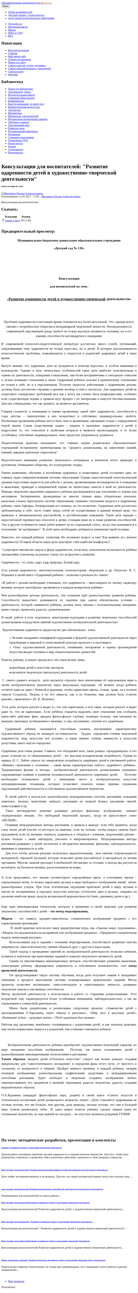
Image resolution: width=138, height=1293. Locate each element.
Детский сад (15, 23)
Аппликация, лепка (19, 91)
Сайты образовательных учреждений (29, 68)
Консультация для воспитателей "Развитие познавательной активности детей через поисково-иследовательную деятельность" (54, 1170)
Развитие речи (16, 128)
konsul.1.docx (12, 220)
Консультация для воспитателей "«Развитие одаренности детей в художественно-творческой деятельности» (47, 1222)
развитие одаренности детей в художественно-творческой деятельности (31, 1148)
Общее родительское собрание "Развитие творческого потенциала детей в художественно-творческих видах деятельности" (53, 1260)
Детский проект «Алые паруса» (26, 15)
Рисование (14, 134)
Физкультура (15, 143)
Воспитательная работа (21, 94)
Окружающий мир (18, 125)
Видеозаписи (15, 152)
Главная (12, 53)
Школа (12, 29)
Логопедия (14, 110)
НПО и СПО (15, 32)
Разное (12, 146)
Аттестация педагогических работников (31, 18)
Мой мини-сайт (17, 56)
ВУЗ (10, 36)
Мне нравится (16, 1281)
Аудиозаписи (15, 149)
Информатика (16, 101)
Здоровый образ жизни (21, 98)
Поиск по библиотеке (20, 88)
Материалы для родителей (23, 116)
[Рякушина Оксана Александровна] (22, 193)
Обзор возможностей (20, 12)
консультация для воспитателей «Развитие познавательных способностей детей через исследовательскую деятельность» (52, 1189)
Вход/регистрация (18, 50)
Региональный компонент (23, 131)
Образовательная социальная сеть (26, 2)
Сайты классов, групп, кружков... (27, 65)
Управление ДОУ (18, 140)
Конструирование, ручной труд (26, 104)
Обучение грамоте (18, 122)
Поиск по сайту (17, 62)
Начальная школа (18, 26)
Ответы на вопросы (19, 59)
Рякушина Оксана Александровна (60, 196)
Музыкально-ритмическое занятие (27, 119)
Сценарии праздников (21, 137)
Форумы (13, 74)
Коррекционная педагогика (24, 107)
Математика (15, 113)
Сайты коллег (16, 71)
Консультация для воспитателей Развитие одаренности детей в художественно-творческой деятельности (45, 1203)
